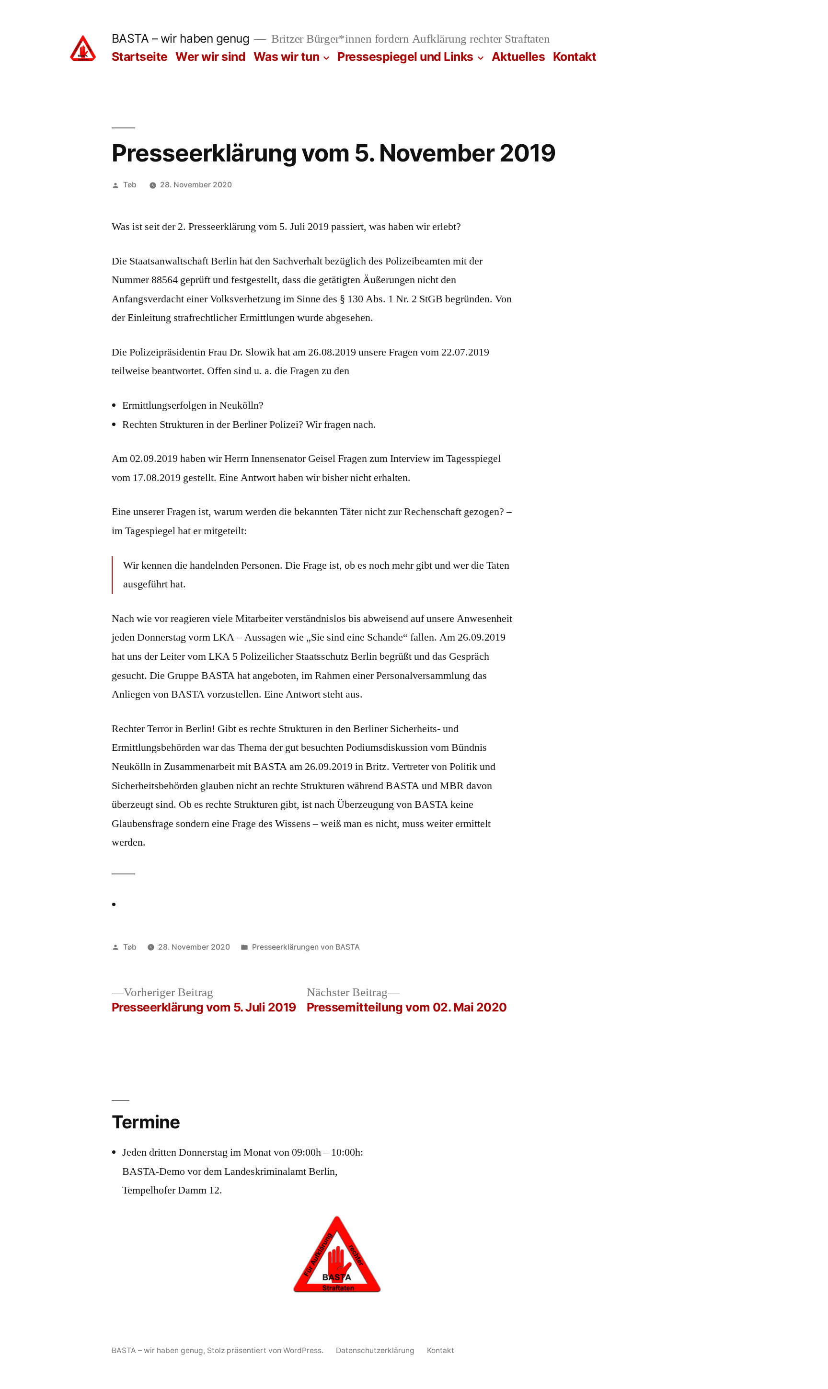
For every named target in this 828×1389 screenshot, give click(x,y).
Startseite (140, 56)
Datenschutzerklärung (375, 1350)
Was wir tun (286, 56)
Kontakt (575, 56)
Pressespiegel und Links (405, 56)
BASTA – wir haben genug (181, 38)
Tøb (130, 184)
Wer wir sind (210, 56)
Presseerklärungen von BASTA (306, 947)
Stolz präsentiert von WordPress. (266, 1350)
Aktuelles (518, 56)
